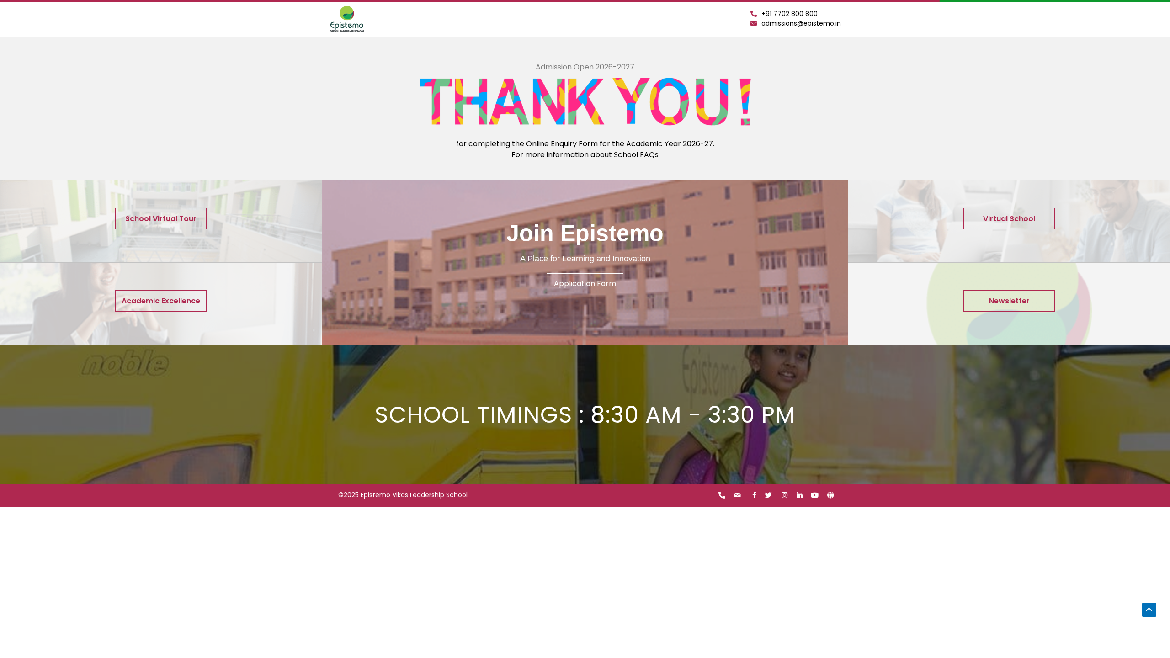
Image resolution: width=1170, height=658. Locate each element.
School (627, 154)
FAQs (649, 154)
